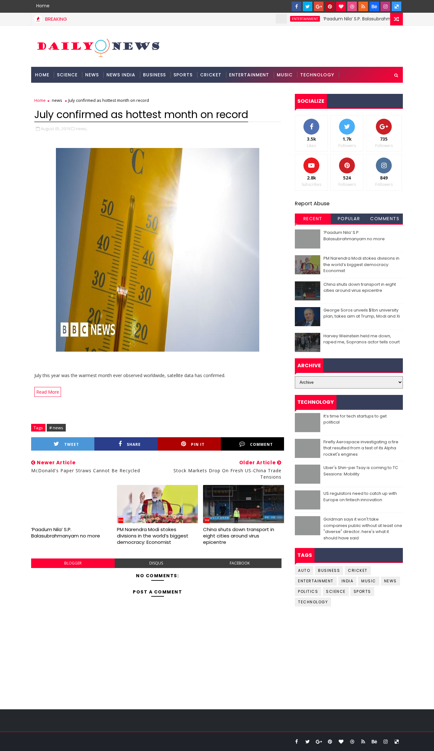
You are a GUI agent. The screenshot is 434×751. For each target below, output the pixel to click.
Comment (261, 444)
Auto (304, 570)
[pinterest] (330, 6)
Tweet (71, 444)
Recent (312, 218)
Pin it (198, 444)
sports (362, 591)
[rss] (363, 6)
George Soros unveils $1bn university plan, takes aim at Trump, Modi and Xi (361, 313)
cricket (358, 570)
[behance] (374, 6)
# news (56, 428)
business (329, 570)
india (348, 581)
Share (134, 444)
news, (81, 128)
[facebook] (296, 6)
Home (43, 6)
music (368, 581)
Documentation (57, 91)
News (92, 75)
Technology (317, 75)
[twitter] (307, 6)
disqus (156, 563)
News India (120, 75)
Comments (384, 218)
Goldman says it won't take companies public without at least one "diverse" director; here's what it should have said (362, 528)
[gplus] (318, 6)
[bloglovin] (341, 6)
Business (154, 75)
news (57, 100)
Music (285, 75)
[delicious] (396, 6)
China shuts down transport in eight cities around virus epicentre (238, 536)
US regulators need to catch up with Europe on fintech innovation (360, 496)
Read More (47, 392)
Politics (308, 591)
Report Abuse (312, 203)
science (67, 75)
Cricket (210, 75)
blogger (73, 563)
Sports (183, 75)
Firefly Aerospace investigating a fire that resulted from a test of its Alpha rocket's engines (360, 448)
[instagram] (385, 6)
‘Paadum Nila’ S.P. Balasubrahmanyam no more (361, 19)
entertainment (291, 19)
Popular (349, 218)
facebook (240, 563)
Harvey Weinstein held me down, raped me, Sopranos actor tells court (361, 339)
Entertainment (249, 75)
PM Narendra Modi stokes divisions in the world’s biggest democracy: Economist (152, 536)
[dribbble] (352, 6)
